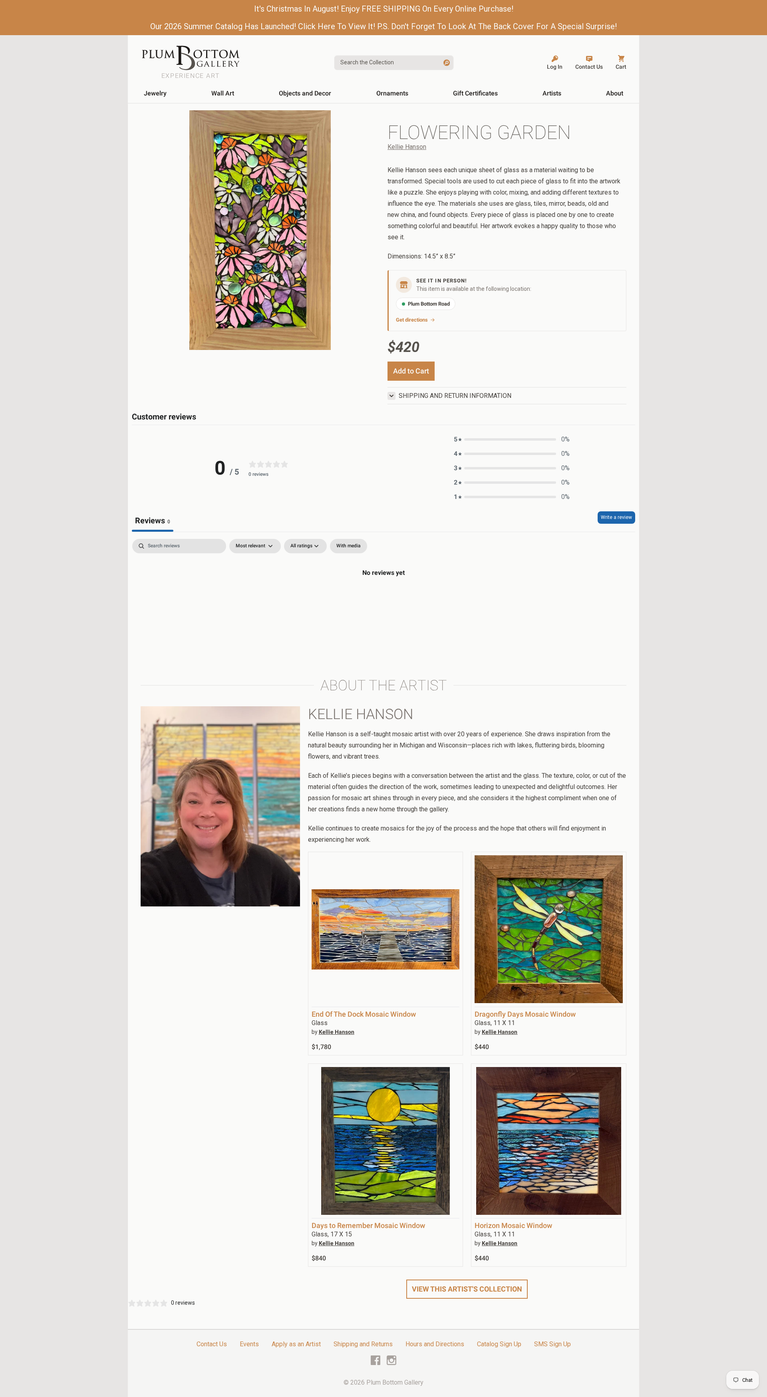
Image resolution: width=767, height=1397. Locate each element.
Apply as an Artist (296, 1344)
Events (249, 1344)
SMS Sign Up (552, 1344)
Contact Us (212, 1344)
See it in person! (441, 281)
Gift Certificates (475, 93)
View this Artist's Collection (467, 1289)
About (614, 93)
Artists (551, 93)
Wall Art (222, 93)
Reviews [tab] (152, 520)
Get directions (412, 320)
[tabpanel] (383, 600)
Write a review (616, 517)
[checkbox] (348, 546)
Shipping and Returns (363, 1344)
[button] (512, 439)
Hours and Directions (434, 1344)
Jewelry (155, 93)
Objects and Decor (305, 93)
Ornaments (392, 93)
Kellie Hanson (406, 147)
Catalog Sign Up (499, 1344)
